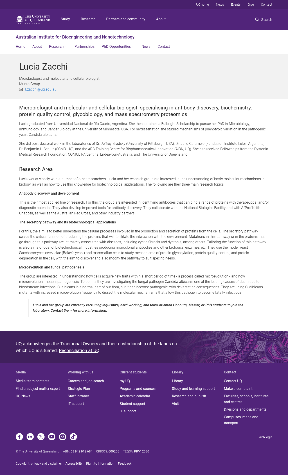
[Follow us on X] (41, 437)
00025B (113, 451)
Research (88, 19)
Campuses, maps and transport (241, 420)
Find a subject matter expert (38, 388)
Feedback (124, 463)
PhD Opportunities (116, 46)
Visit (175, 404)
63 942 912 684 (81, 451)
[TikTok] (73, 437)
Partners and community (125, 19)
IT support (76, 404)
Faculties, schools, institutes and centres (246, 399)
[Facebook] (19, 437)
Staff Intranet (78, 396)
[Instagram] (62, 437)
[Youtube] (51, 437)
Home (20, 46)
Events (236, 4)
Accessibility (74, 463)
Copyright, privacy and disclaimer (39, 463)
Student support (132, 404)
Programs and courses (137, 388)
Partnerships (84, 46)
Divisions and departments (245, 409)
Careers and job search (86, 381)
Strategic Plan (79, 388)
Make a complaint (238, 388)
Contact (266, 4)
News (220, 4)
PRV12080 (141, 451)
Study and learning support (193, 388)
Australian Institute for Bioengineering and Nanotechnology (75, 37)
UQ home (202, 4)
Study (65, 19)
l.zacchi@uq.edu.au (40, 89)
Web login (265, 437)
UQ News (23, 396)
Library (177, 381)
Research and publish (189, 396)
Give (251, 4)
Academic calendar (135, 396)
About (161, 19)
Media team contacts (32, 381)
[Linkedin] (30, 437)
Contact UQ (233, 381)
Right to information (100, 463)
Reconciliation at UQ (79, 350)
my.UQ (125, 381)
